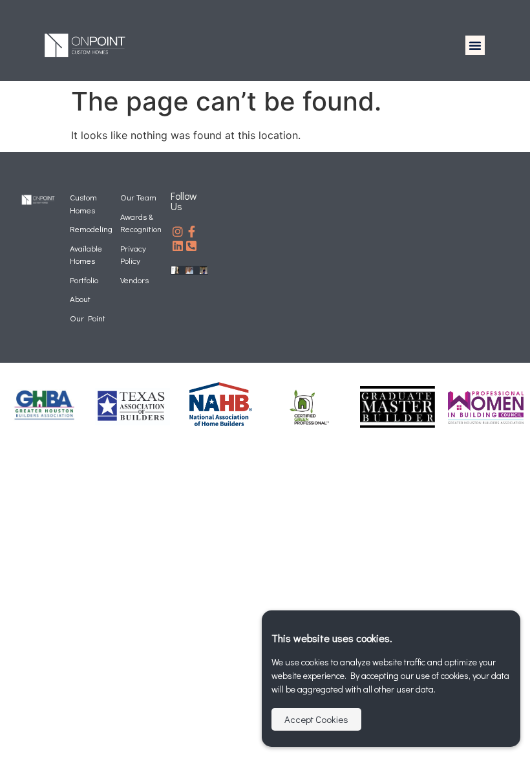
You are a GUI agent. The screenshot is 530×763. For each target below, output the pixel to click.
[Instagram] (178, 231)
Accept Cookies (316, 719)
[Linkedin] (178, 246)
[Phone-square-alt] (192, 246)
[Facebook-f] (192, 231)
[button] (475, 45)
